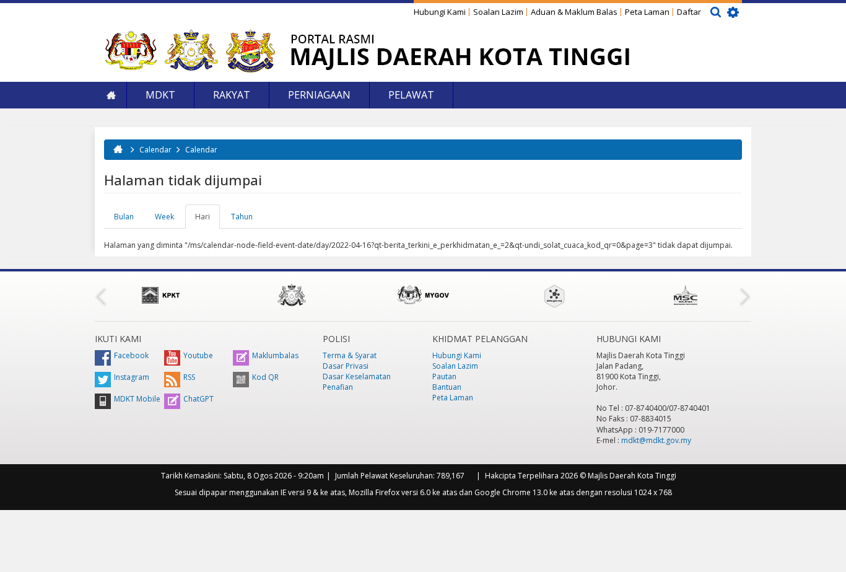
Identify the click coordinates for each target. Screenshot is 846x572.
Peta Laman (647, 11)
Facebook (131, 355)
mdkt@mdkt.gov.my (656, 440)
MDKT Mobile (137, 399)
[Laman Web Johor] (291, 295)
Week (164, 216)
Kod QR (265, 377)
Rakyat (231, 95)
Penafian (338, 387)
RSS (189, 377)
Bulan (124, 216)
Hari (207, 220)
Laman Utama (111, 95)
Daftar (689, 11)
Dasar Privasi (345, 366)
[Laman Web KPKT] (160, 295)
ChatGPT (198, 399)
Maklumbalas (275, 355)
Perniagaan (319, 95)
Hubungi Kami (440, 11)
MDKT (160, 95)
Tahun (242, 216)
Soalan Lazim (498, 11)
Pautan (444, 376)
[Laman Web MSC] (685, 295)
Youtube (198, 355)
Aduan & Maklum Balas (574, 11)
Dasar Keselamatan (357, 376)
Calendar (155, 149)
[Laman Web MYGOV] (423, 295)
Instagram (131, 377)
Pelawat (411, 95)
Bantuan (446, 387)
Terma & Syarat (350, 355)
